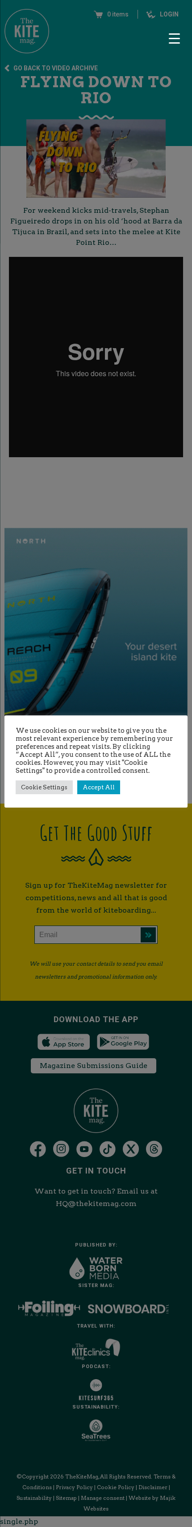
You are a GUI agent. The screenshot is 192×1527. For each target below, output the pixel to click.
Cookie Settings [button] (44, 787)
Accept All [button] (99, 787)
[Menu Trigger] (174, 38)
